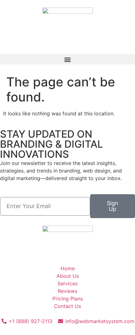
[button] (67, 59)
